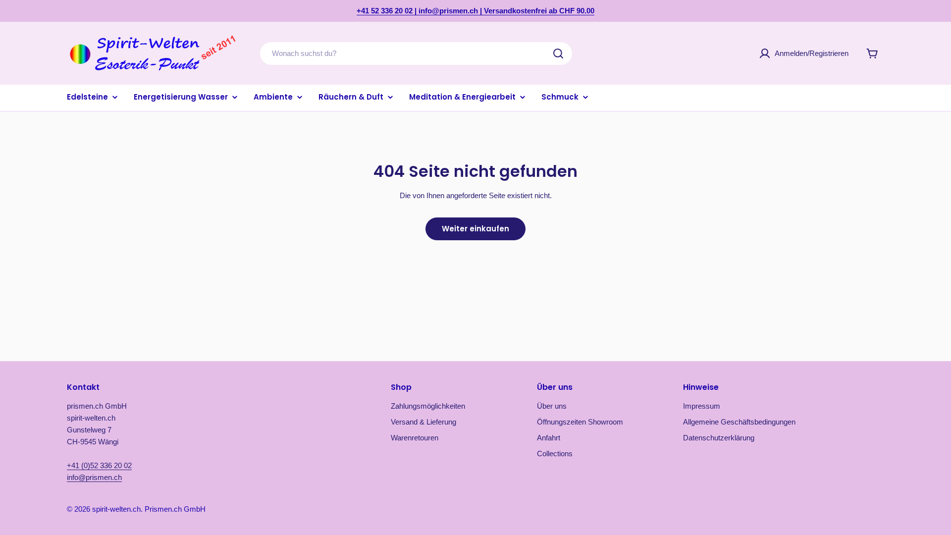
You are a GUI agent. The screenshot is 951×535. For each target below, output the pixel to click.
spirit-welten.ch (116, 509)
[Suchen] (558, 53)
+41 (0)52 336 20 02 (99, 465)
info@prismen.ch (94, 477)
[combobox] (416, 53)
